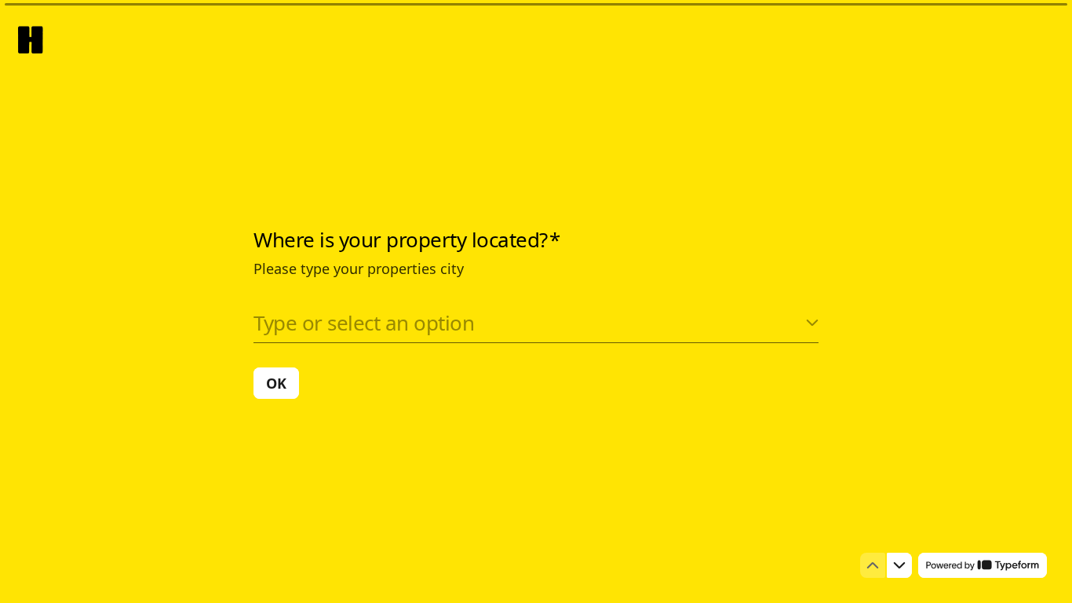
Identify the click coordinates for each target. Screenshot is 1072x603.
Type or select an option (363, 323)
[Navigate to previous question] (872, 565)
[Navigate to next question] (899, 565)
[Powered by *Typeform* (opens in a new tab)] (982, 565)
